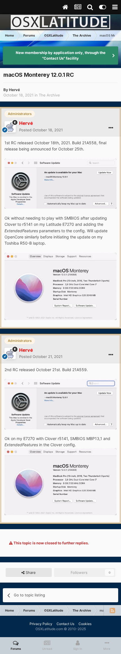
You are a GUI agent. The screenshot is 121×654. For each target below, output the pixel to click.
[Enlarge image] (60, 183)
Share (30, 572)
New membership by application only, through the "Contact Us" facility (61, 55)
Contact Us (65, 624)
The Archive (49, 95)
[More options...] (110, 128)
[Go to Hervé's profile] (10, 126)
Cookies (85, 624)
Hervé (14, 89)
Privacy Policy (41, 624)
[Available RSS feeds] (112, 610)
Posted (41, 130)
